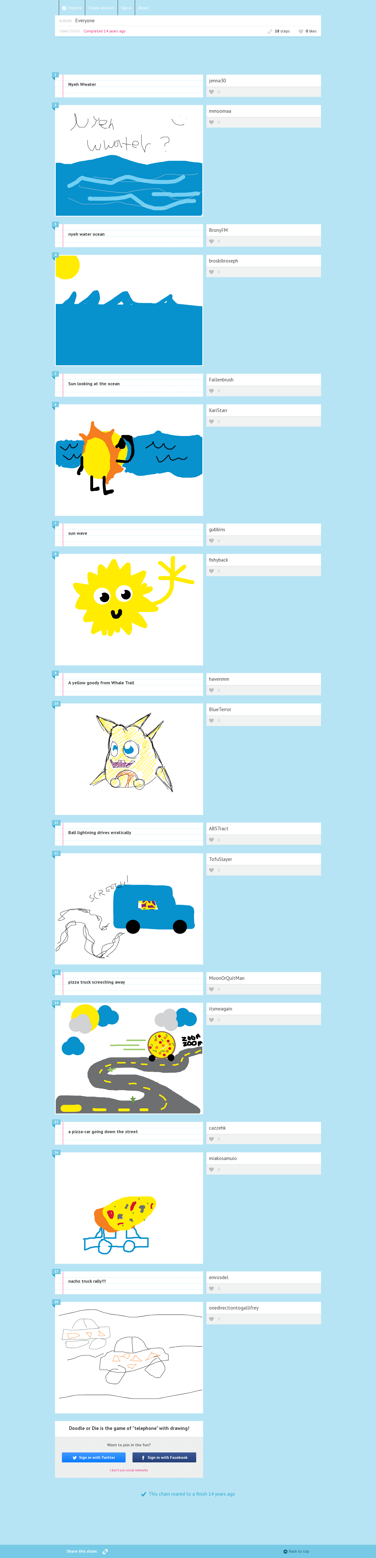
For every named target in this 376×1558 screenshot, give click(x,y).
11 (56, 823)
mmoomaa (220, 111)
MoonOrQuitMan (227, 978)
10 (56, 703)
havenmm (219, 679)
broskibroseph (223, 260)
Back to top (299, 1551)
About (143, 7)
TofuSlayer (220, 859)
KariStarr (218, 410)
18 (56, 1302)
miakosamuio (223, 1158)
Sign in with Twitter (96, 1457)
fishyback (218, 559)
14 (56, 1003)
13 (56, 972)
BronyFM (218, 230)
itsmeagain (220, 1008)
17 (56, 1271)
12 (56, 853)
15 (56, 1122)
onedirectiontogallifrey (234, 1307)
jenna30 (217, 80)
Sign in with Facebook (167, 1457)
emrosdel (218, 1277)
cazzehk (217, 1127)
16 (56, 1152)
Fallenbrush (221, 379)
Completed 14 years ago (105, 30)
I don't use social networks (129, 1470)
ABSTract (218, 828)
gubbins (217, 529)
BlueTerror (220, 709)
